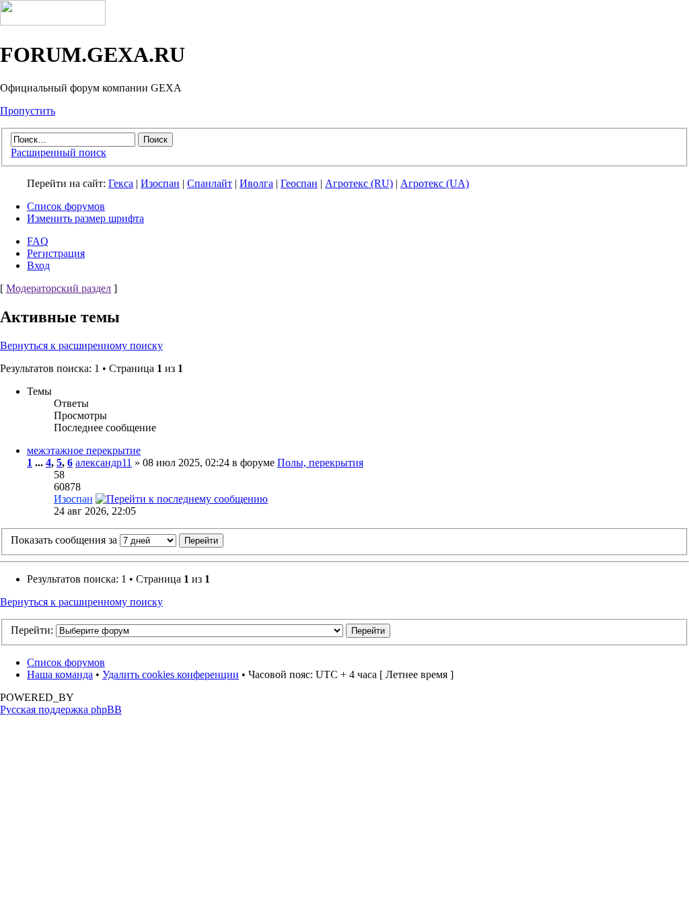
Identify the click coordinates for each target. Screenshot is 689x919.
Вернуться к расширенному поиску (81, 345)
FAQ (37, 241)
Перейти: (32, 630)
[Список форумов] (53, 22)
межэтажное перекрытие (84, 450)
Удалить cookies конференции (170, 674)
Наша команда (60, 674)
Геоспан (299, 183)
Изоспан (160, 183)
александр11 (103, 462)
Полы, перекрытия (320, 462)
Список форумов (66, 206)
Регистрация (56, 253)
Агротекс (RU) (359, 183)
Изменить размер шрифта (85, 218)
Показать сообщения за (65, 540)
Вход (38, 265)
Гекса (120, 183)
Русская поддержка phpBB (61, 709)
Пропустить (27, 110)
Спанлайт (209, 183)
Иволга (256, 183)
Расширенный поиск (58, 152)
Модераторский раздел (58, 288)
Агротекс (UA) (434, 183)
